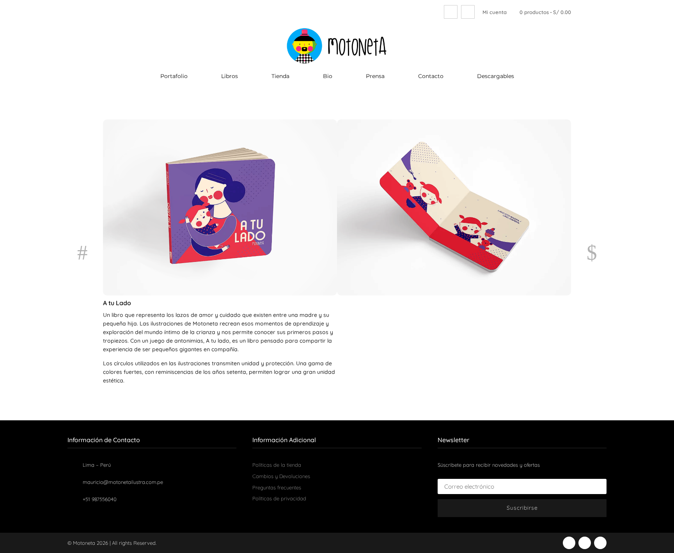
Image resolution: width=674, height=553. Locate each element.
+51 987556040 (100, 499)
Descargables (495, 76)
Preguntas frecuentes (276, 487)
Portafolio (174, 76)
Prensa (375, 76)
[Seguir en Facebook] (569, 543)
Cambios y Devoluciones (281, 476)
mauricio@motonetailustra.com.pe (123, 482)
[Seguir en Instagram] (584, 543)
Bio (327, 76)
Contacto (430, 76)
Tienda (280, 76)
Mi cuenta (494, 12)
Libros (229, 76)
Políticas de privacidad (279, 498)
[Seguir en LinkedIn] (600, 543)
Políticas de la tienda (276, 465)
